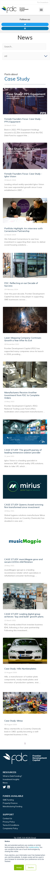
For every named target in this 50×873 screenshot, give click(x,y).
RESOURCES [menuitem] (9, 772)
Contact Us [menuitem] (7, 818)
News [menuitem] (5, 783)
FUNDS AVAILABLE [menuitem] (13, 796)
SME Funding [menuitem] (8, 800)
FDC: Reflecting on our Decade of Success (21, 284)
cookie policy (34, 847)
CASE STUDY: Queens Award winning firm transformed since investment (23, 506)
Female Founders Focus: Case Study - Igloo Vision (23, 175)
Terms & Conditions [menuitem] (11, 825)
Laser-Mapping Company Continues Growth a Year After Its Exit (22, 339)
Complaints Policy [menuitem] (10, 828)
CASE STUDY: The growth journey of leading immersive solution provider (23, 451)
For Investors (42, 2)
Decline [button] (31, 867)
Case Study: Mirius (13, 720)
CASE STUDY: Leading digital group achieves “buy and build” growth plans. (24, 615)
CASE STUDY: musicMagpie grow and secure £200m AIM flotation (23, 560)
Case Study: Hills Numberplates (20, 668)
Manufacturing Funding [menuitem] (12, 806)
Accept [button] (19, 867)
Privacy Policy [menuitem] (9, 822)
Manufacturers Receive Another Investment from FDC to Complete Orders (21, 395)
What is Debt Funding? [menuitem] (12, 776)
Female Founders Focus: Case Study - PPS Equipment (23, 120)
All (5, 56)
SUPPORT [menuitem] (8, 814)
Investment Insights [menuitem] (11, 779)
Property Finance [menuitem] (10, 803)
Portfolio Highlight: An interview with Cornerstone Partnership (23, 229)
